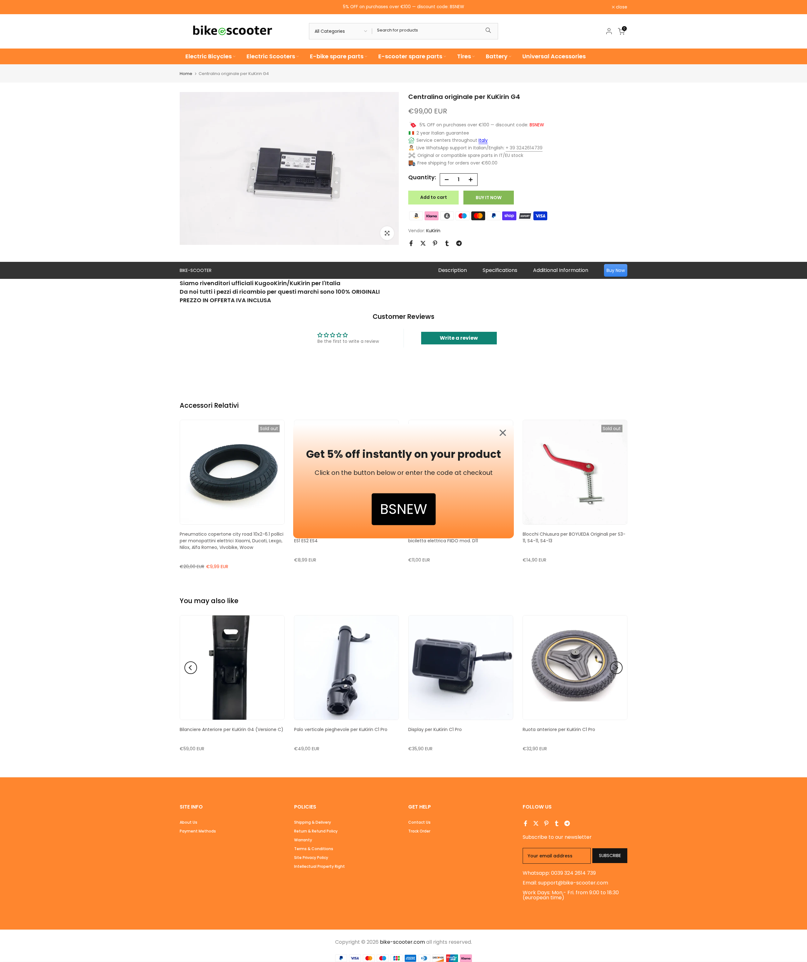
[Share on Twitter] (423, 243)
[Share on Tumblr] (447, 243)
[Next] (616, 667)
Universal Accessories (554, 56)
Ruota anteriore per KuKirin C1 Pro (559, 729)
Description (452, 270)
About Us (188, 822)
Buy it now (489, 197)
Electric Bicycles (208, 56)
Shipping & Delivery (312, 822)
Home (186, 74)
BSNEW (403, 509)
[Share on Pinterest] (435, 243)
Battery (497, 56)
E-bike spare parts (336, 56)
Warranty (303, 840)
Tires (464, 56)
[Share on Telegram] (459, 243)
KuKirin (433, 231)
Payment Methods (198, 831)
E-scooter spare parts (410, 56)
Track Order (419, 831)
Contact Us (419, 822)
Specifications (500, 270)
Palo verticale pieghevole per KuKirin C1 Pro (340, 729)
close (189, 7)
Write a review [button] (459, 338)
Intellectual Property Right (319, 866)
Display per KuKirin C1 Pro (435, 729)
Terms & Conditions (313, 848)
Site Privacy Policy (311, 857)
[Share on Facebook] (411, 243)
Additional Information (560, 270)
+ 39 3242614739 (524, 148)
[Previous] (190, 667)
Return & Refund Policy (316, 831)
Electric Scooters (271, 56)
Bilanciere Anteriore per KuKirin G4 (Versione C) (231, 729)
